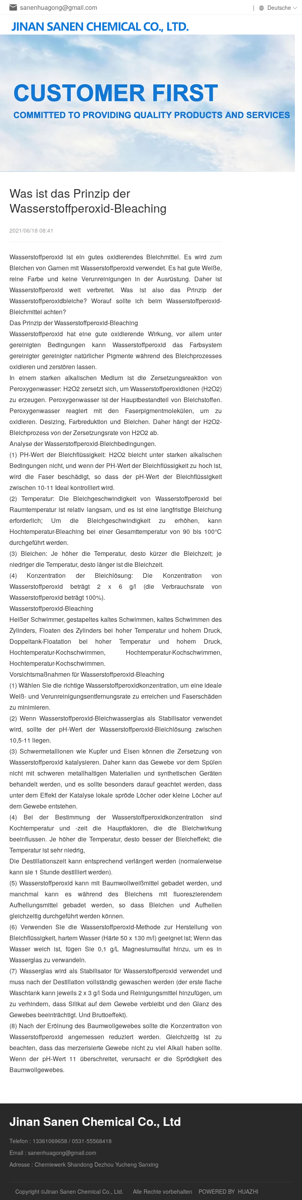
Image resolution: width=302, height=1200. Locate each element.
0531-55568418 (92, 1141)
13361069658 (50, 1141)
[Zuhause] (99, 23)
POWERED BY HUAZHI (228, 1191)
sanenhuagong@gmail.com (58, 7)
